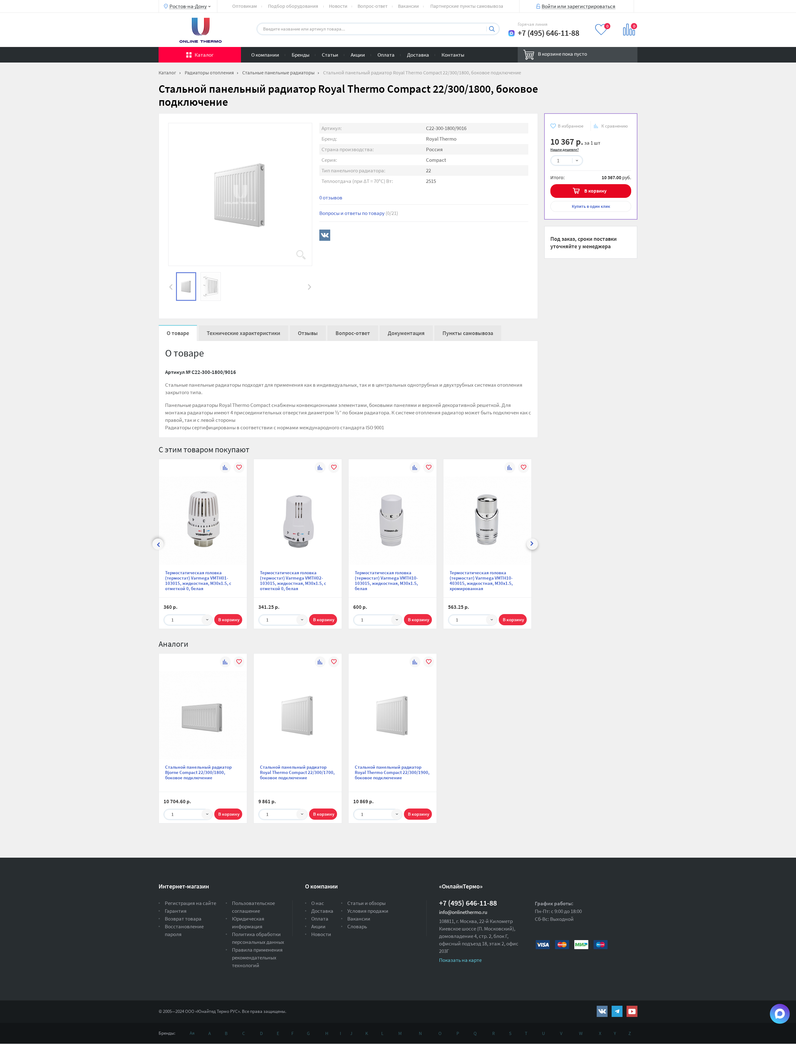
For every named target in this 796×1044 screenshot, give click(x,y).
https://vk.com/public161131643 (602, 1011)
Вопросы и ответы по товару (358, 213)
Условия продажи (367, 910)
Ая (192, 1033)
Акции (358, 54)
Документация (406, 333)
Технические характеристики (243, 333)
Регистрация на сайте (190, 903)
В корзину (595, 191)
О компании (265, 54)
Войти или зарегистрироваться (578, 6)
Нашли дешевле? (564, 149)
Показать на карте (460, 960)
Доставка (418, 54)
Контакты (453, 54)
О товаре (178, 333)
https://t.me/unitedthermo (617, 1011)
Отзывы (308, 333)
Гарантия (176, 910)
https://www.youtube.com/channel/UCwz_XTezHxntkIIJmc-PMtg (632, 1011)
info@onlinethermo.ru (463, 912)
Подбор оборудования (293, 6)
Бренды (300, 54)
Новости (338, 6)
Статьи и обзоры (366, 903)
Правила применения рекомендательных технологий (257, 957)
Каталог (204, 54)
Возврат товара (183, 918)
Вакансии (408, 6)
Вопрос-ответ (372, 6)
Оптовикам (244, 6)
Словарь (357, 926)
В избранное (570, 126)
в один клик (591, 206)
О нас (317, 903)
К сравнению (614, 126)
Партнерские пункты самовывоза (466, 6)
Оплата (386, 54)
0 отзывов (330, 197)
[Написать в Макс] (511, 33)
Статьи (330, 54)
